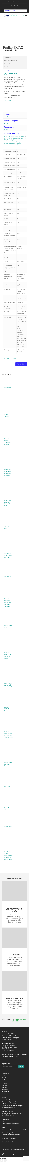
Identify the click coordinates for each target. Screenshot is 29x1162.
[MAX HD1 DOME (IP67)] (8, 519)
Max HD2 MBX (8, 827)
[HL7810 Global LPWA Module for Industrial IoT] (8, 673)
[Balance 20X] (8, 779)
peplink (6, 123)
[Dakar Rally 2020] (14, 949)
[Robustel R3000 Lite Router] (8, 699)
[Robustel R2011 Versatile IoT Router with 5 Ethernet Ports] (8, 724)
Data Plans (5, 1078)
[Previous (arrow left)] (1, 1160)
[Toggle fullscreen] (2, 1158)
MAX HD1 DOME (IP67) (7, 528)
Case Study (7, 100)
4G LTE (6, 130)
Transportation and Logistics (12, 144)
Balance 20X (7, 787)
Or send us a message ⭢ (9, 1138)
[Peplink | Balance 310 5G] (8, 800)
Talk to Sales (21, 364)
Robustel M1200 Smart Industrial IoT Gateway (7, 655)
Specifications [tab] (8, 64)
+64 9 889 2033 (10, 1045)
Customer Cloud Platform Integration (13, 1106)
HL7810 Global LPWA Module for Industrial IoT (8, 685)
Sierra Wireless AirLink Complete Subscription (8, 556)
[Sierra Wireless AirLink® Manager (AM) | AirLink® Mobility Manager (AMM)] (8, 842)
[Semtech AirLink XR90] (8, 619)
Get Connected (6, 1080)
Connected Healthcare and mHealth (14, 136)
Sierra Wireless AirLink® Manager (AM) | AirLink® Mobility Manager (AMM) (8, 855)
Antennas (5, 1089)
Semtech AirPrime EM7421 (6, 415)
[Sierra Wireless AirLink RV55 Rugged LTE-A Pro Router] (8, 490)
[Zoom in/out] (0, 1158)
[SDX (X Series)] (8, 570)
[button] (26, 15)
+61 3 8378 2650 (11, 1036)
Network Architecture (8, 1108)
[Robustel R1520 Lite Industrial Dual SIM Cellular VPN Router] (8, 590)
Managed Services (7, 1111)
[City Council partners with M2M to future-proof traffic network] (14, 904)
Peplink (6, 117)
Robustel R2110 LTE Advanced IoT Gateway (7, 441)
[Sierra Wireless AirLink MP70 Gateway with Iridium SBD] (8, 460)
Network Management (8, 1115)
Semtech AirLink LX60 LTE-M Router (8, 764)
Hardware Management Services (12, 1113)
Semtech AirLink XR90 (8, 626)
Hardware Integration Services (11, 1102)
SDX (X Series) (7, 576)
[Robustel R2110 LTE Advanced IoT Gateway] (8, 430)
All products (5, 1093)
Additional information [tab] (10, 60)
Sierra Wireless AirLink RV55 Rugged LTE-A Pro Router (7, 503)
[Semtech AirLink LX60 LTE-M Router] (8, 752)
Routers (4, 1085)
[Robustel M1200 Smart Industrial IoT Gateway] (8, 643)
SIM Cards (5, 1076)
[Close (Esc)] (5, 1158)
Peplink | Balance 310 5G (8, 809)
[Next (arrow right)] (5, 1160)
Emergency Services (10, 138)
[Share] (4, 1158)
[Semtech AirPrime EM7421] (8, 403)
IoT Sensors (5, 1091)
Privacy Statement (7, 1142)
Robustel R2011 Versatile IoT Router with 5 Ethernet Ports (8, 734)
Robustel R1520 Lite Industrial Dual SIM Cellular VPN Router (7, 602)
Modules (4, 1087)
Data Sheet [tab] (7, 67)
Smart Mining (16, 142)
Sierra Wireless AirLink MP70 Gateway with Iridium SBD (7, 472)
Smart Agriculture (12, 140)
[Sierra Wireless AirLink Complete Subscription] (8, 544)
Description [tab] (7, 57)
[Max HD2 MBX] (8, 821)
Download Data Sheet (9, 358)
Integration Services (8, 1100)
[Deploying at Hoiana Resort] (14, 992)
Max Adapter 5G (8, 388)
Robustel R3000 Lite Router (7, 709)
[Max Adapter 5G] (8, 381)
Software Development (9, 1104)
